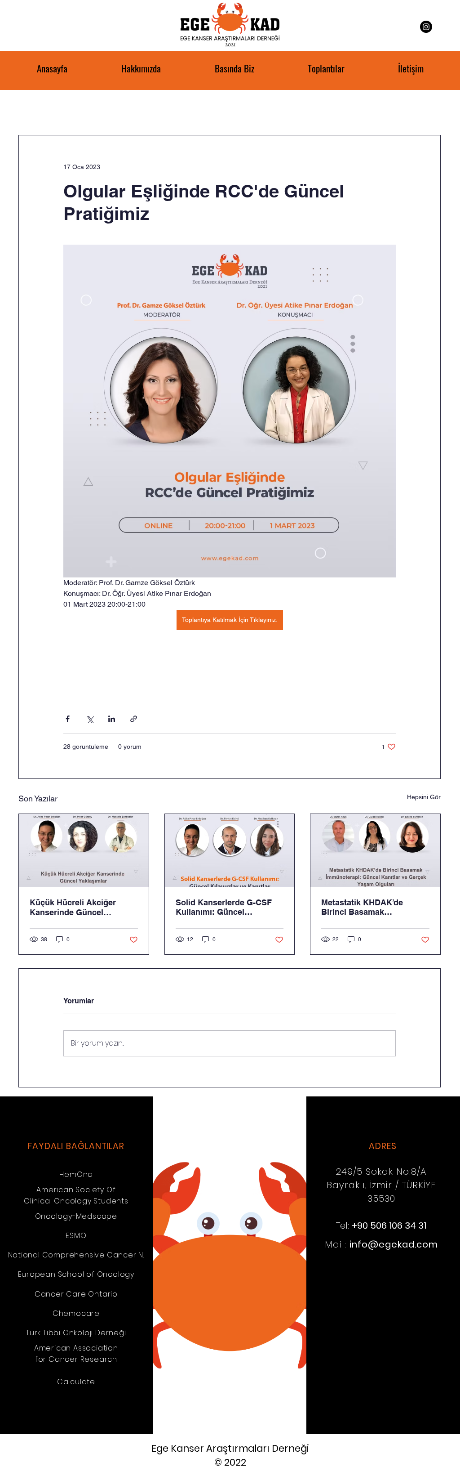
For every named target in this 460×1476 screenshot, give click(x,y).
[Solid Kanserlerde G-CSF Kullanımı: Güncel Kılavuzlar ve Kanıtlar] (230, 850)
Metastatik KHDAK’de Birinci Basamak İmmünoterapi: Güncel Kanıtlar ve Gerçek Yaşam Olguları (370, 907)
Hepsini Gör (424, 797)
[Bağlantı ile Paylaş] (133, 719)
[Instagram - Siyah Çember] (426, 27)
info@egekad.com (393, 1244)
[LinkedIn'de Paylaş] (111, 719)
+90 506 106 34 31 (389, 1225)
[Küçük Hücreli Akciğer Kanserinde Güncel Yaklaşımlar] (84, 850)
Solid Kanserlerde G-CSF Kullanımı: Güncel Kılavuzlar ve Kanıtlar (224, 907)
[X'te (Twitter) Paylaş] (89, 719)
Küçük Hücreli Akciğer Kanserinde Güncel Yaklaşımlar (73, 907)
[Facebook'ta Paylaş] (67, 719)
